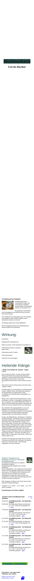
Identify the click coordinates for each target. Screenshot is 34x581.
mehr (12, 507)
